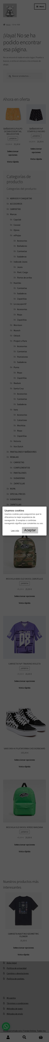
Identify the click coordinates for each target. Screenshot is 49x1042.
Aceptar (30, 530)
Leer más (15, 530)
